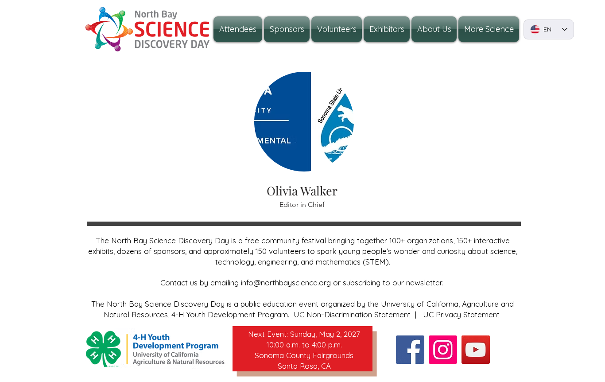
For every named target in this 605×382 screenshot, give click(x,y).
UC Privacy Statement (461, 314)
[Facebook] (410, 349)
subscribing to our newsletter (392, 282)
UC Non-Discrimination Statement (352, 314)
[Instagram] (443, 349)
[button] (434, 29)
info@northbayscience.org (286, 282)
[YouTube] (476, 349)
